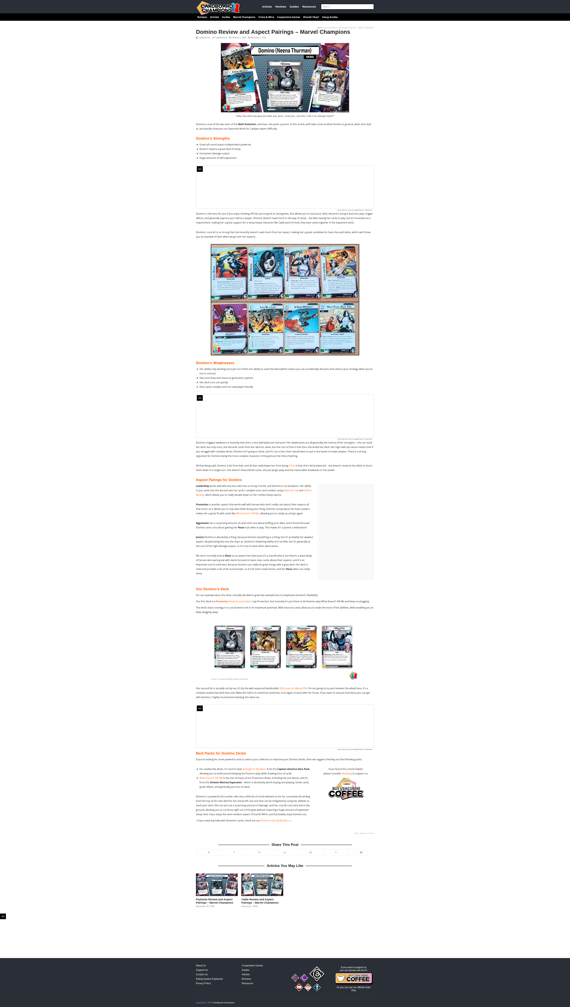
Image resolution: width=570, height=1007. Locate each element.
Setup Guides (330, 17)
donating (347, 773)
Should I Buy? (311, 17)
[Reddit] (310, 852)
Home (319, 28)
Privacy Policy (203, 983)
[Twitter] (209, 852)
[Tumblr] (335, 852)
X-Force (370, 833)
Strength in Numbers (254, 769)
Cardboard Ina (204, 37)
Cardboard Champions (223, 1002)
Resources (309, 6)
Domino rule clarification (275, 820)
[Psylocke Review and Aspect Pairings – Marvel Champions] (217, 884)
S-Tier (292, 465)
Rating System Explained (209, 979)
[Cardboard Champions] (218, 8)
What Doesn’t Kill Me (247, 513)
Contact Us (202, 974)
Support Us (202, 970)
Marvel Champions (244, 17)
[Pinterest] (259, 852)
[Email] (361, 852)
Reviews (281, 6)
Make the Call (291, 490)
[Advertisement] (285, 187)
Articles (267, 6)
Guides (294, 6)
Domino (363, 833)
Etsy (354, 990)
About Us (201, 965)
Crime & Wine (266, 17)
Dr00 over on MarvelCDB (293, 688)
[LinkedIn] (284, 852)
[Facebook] (234, 852)
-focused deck (233, 601)
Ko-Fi (364, 970)
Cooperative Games (288, 17)
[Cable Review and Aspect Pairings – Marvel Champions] (262, 884)
